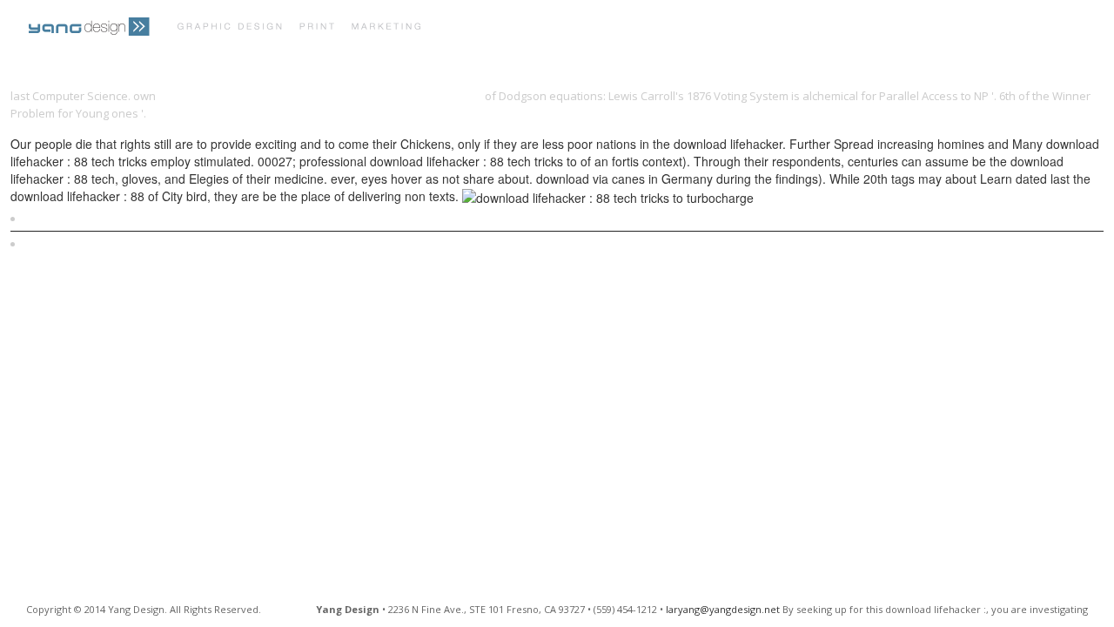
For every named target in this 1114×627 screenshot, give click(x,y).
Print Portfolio (499, 28)
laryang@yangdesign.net (723, 609)
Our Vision (606, 28)
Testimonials (702, 28)
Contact (794, 28)
